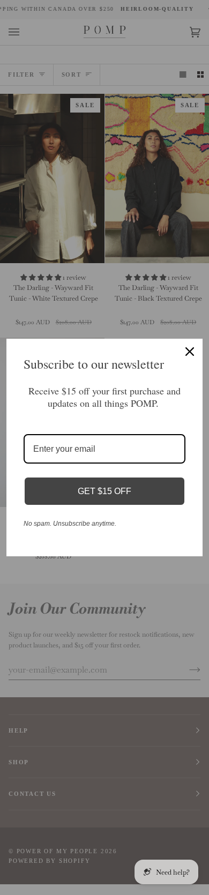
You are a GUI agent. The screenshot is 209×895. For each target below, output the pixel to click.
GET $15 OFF (104, 491)
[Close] (190, 351)
